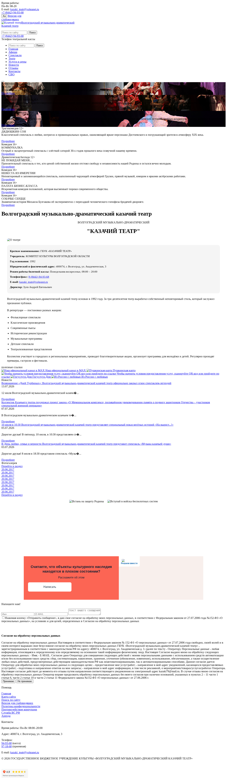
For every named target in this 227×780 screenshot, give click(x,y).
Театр (12, 58)
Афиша (13, 52)
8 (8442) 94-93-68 (39, 276)
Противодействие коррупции (19, 709)
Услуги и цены (17, 61)
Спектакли (15, 55)
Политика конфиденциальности (20, 706)
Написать (49, 586)
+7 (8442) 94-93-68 (12, 12)
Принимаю (8, 681)
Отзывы (13, 68)
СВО (12, 74)
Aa (4, 16)
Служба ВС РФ (10, 712)
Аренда (5, 715)
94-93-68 (6, 743)
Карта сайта (8, 696)
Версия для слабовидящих (17, 703)
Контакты (14, 71)
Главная (13, 48)
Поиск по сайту (10, 699)
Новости (14, 64)
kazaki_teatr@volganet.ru (24, 9)
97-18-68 (6, 746)
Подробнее (8, 93)
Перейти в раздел (12, 466)
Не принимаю (25, 681)
